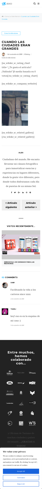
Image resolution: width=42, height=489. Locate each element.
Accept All (21, 471)
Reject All (21, 484)
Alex (21, 153)
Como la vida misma (12, 16)
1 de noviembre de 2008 (15, 54)
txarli (13, 309)
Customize (21, 477)
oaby (12, 282)
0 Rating (27, 54)
